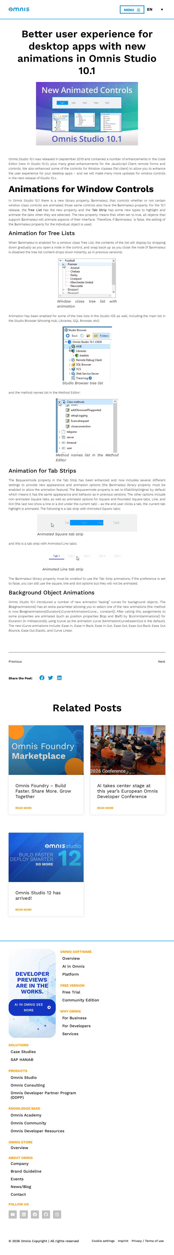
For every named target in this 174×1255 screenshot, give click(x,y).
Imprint (123, 1241)
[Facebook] (35, 1214)
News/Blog (21, 1186)
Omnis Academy (26, 1115)
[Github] (46, 1214)
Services (70, 1033)
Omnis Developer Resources (37, 1131)
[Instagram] (57, 1214)
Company (20, 1163)
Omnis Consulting (28, 1085)
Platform (70, 974)
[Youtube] (13, 1214)
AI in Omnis (73, 966)
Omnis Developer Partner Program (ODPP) (43, 1095)
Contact (18, 1194)
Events (17, 1179)
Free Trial (71, 992)
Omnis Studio (24, 1077)
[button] (41, 677)
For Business (74, 1018)
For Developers (76, 1026)
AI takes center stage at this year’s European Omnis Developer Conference (127, 791)
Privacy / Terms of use (148, 1241)
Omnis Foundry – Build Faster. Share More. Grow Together (43, 791)
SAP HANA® (22, 1059)
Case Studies (23, 1051)
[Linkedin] (24, 1214)
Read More (23, 808)
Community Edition (80, 1000)
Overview (71, 958)
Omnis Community (28, 1123)
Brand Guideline (26, 1171)
